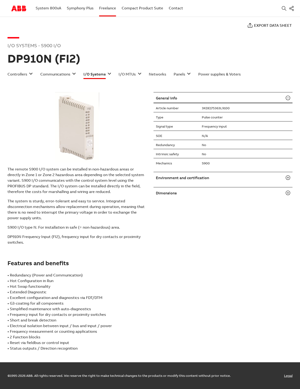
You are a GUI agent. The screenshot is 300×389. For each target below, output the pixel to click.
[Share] (292, 8)
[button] (20, 75)
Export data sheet (273, 25)
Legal (288, 376)
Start (18, 8)
